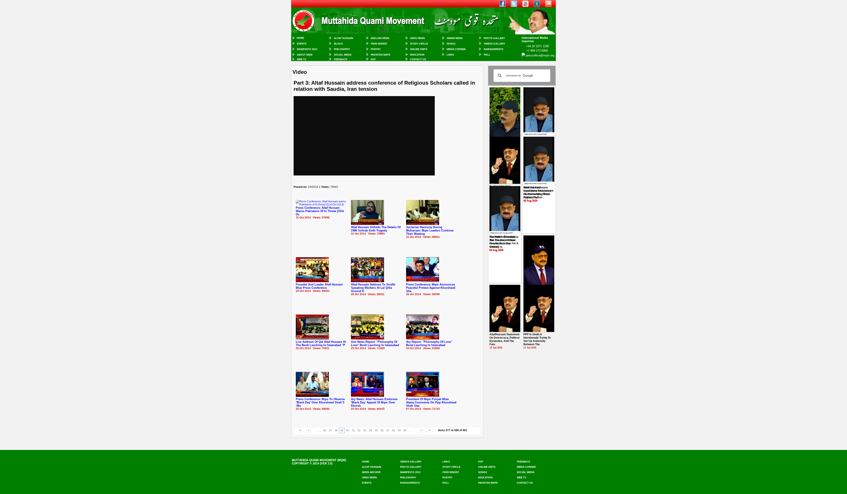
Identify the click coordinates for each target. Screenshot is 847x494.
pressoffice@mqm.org (540, 55)
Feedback (340, 59)
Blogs (338, 43)
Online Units (418, 49)
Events (301, 43)
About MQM (304, 54)
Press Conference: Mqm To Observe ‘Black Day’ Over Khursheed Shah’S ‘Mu (320, 402)
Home (300, 38)
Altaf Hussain (343, 38)
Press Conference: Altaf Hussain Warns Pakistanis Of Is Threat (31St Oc (320, 211)
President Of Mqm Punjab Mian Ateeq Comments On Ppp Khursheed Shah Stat (431, 402)
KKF (373, 59)
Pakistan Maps (380, 54)
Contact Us (418, 59)
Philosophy (342, 49)
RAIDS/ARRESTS (493, 49)
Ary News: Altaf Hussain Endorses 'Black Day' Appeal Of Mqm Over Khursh (374, 402)
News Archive (371, 472)
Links (450, 54)
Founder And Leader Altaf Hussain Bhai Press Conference (319, 286)
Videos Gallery (494, 43)
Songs (451, 43)
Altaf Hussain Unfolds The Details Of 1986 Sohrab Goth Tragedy (376, 229)
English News (380, 38)
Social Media (343, 54)
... (537, 192)
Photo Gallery (494, 38)
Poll (487, 54)
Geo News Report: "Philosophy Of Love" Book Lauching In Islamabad (375, 343)
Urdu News (417, 38)
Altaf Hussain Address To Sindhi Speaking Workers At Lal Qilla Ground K (373, 288)
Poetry (376, 49)
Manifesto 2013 (307, 49)
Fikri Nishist (379, 43)
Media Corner (456, 49)
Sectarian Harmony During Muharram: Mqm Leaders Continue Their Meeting (429, 230)
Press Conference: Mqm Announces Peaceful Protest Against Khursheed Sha (430, 288)
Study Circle (419, 43)
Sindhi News (455, 38)
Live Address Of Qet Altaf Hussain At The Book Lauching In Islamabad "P (321, 343)
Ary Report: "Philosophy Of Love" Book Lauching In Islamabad (429, 343)
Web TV (301, 59)
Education (417, 54)
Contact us (525, 482)
